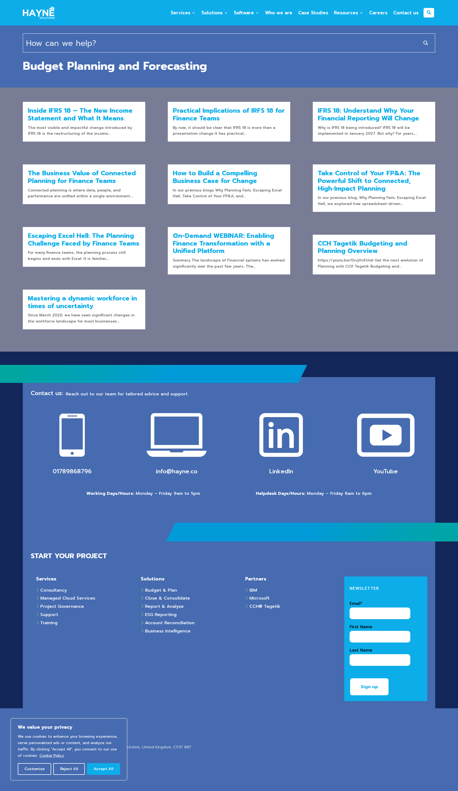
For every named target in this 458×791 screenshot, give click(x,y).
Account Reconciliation (169, 623)
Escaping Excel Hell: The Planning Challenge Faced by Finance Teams (83, 239)
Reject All (69, 769)
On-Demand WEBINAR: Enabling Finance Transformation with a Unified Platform (223, 243)
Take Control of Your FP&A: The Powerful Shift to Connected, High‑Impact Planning (369, 180)
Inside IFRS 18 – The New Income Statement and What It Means (80, 114)
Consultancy (53, 590)
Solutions (212, 12)
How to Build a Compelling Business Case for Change (215, 177)
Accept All (103, 769)
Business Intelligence (167, 631)
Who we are (278, 12)
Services (180, 12)
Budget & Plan (160, 590)
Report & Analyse (163, 606)
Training (48, 623)
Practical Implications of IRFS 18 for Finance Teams (229, 114)
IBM (252, 590)
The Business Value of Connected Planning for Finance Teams (82, 177)
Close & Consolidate (166, 598)
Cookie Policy (51, 755)
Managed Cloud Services (67, 598)
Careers (378, 12)
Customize (34, 769)
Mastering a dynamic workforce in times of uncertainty (82, 302)
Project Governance (61, 606)
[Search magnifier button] (425, 43)
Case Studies (313, 12)
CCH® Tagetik (264, 606)
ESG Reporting (160, 614)
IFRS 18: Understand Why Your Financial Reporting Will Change (368, 114)
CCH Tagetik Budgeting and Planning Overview (362, 247)
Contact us (406, 12)
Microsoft (259, 598)
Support (48, 614)
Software (244, 12)
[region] (69, 749)
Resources (346, 12)
